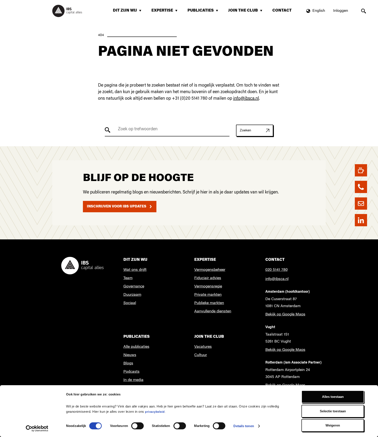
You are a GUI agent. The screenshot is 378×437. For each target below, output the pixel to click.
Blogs (128, 364)
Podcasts (131, 372)
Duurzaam (132, 295)
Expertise (165, 12)
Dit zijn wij (128, 12)
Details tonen (243, 426)
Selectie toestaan (333, 411)
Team (128, 278)
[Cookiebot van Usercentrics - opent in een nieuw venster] (37, 428)
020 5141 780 (276, 270)
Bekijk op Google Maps (285, 315)
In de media (133, 380)
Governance (133, 287)
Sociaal (129, 303)
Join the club (246, 12)
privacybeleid (155, 411)
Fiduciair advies (207, 278)
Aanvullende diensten (212, 311)
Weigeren (333, 425)
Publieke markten (209, 303)
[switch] (137, 425)
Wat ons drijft (135, 270)
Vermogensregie (208, 287)
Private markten (208, 295)
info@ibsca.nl (246, 98)
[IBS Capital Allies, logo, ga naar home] (67, 11)
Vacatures (203, 347)
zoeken (363, 11)
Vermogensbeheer (209, 270)
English (318, 11)
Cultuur (200, 355)
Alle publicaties (136, 347)
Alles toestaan (333, 397)
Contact (282, 11)
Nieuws (129, 355)
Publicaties (203, 12)
